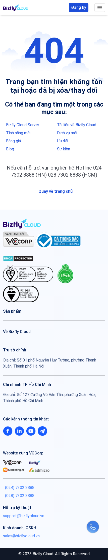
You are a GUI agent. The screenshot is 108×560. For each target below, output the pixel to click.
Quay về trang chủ (55, 191)
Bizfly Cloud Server (22, 124)
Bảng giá (13, 141)
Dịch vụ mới (67, 132)
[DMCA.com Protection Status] (18, 258)
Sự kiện (63, 149)
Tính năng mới (18, 132)
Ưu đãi (62, 141)
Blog (10, 149)
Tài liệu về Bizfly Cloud (76, 124)
